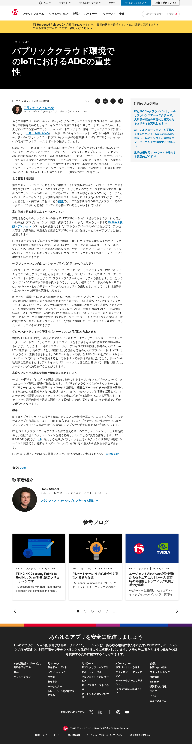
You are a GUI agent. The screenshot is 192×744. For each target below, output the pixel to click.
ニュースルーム (158, 700)
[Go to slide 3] (92, 611)
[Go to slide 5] (107, 611)
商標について (41, 735)
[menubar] (96, 3)
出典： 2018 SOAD (37, 133)
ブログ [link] (25, 41)
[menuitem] (45, 3)
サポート (113, 2)
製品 (16, 672)
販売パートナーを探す (128, 667)
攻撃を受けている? (166, 2)
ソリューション (22, 676)
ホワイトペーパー (57, 672)
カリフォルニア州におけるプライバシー (105, 735)
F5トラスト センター (161, 672)
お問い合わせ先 (158, 667)
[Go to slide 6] (114, 611)
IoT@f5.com (112, 453)
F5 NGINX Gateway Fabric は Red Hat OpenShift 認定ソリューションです (37, 577)
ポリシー (57, 735)
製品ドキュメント (57, 667)
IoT (39, 439)
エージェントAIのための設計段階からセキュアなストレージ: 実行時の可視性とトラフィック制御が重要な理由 (151, 579)
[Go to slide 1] (78, 611)
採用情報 (154, 676)
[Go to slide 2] (85, 611)
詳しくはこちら (79, 28)
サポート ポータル (92, 672)
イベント (154, 696)
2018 (23, 467)
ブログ (153, 691)
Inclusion (154, 681)
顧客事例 (52, 681)
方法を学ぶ (136, 650)
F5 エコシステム (83, 568)
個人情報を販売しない (140, 735)
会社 (14, 41)
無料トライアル (22, 667)
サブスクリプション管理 (95, 667)
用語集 (51, 676)
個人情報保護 (74, 735)
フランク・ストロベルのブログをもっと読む (67, 500)
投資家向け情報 (158, 686)
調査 (61, 201)
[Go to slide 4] (99, 611)
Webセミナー (55, 686)
